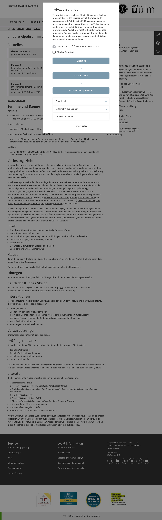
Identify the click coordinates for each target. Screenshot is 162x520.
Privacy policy (81, 126)
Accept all (81, 61)
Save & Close (81, 75)
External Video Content (87, 46)
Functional (62, 46)
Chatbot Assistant (65, 52)
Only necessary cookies (81, 90)
